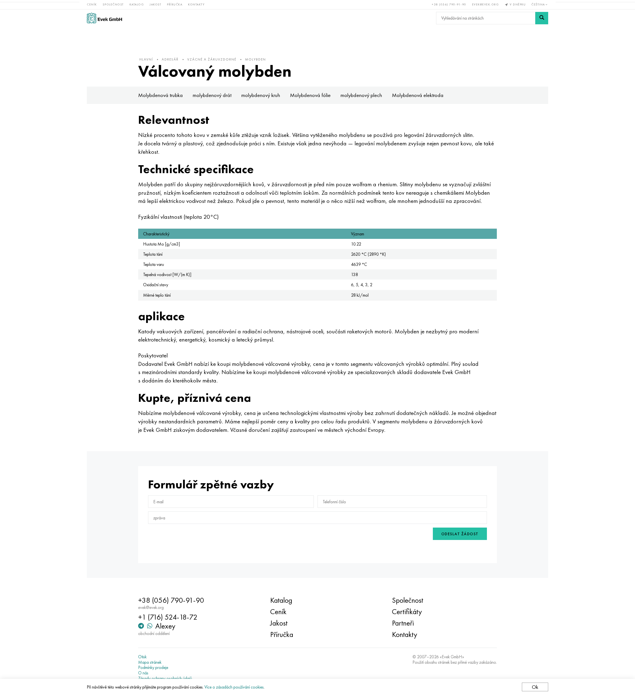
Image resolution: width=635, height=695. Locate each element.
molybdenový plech (361, 95)
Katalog (136, 4)
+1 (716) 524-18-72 (167, 617)
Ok (535, 687)
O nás (143, 673)
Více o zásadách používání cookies (234, 687)
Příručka (174, 4)
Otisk (142, 657)
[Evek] (104, 18)
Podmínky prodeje (153, 667)
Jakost (155, 4)
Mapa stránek (149, 662)
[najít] (541, 18)
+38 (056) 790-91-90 (449, 4)
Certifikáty (407, 611)
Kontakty (196, 4)
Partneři (403, 623)
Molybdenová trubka (160, 95)
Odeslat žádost (459, 534)
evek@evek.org (485, 4)
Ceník (92, 4)
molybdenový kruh (260, 95)
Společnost (113, 4)
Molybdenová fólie (310, 95)
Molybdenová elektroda (418, 95)
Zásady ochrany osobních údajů (165, 678)
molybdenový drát (212, 95)
